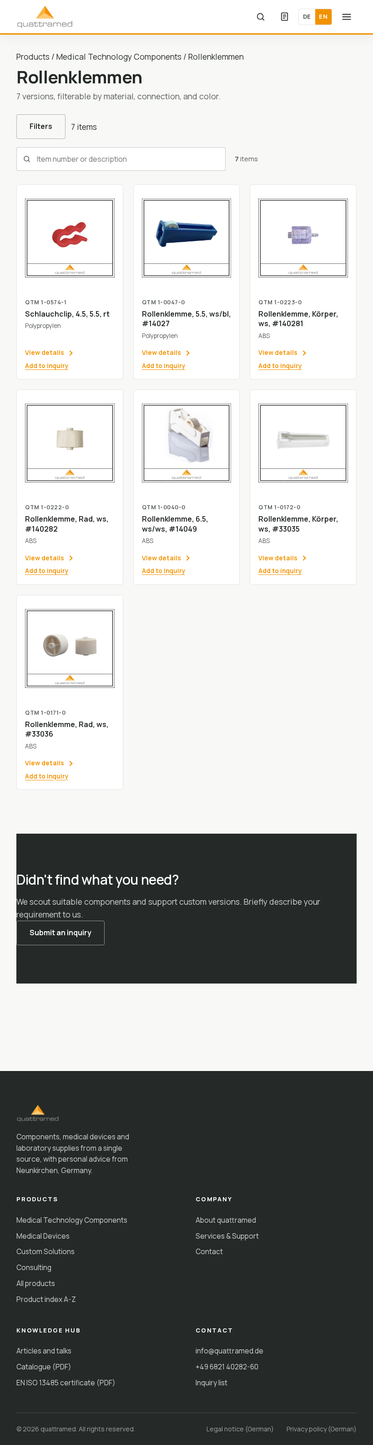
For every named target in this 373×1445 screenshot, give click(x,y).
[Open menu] (347, 17)
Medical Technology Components (118, 56)
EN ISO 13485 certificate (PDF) (66, 1383)
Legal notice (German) (240, 1429)
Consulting (33, 1267)
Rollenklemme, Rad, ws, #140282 (67, 524)
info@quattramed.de (229, 1351)
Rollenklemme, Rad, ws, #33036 (67, 729)
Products (33, 56)
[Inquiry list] (284, 16)
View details (44, 352)
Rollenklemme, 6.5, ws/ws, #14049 (175, 524)
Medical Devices (43, 1236)
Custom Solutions (45, 1251)
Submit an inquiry (60, 932)
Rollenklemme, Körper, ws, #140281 (298, 319)
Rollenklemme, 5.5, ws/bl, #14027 (186, 319)
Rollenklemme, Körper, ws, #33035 (298, 524)
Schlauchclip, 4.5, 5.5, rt (67, 314)
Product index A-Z (46, 1299)
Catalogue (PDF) (43, 1367)
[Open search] (260, 16)
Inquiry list (211, 1383)
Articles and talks (43, 1351)
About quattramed (226, 1220)
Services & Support (227, 1236)
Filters (41, 126)
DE (307, 16)
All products (35, 1283)
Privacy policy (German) (322, 1429)
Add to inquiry (46, 366)
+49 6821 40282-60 (227, 1367)
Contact (209, 1251)
